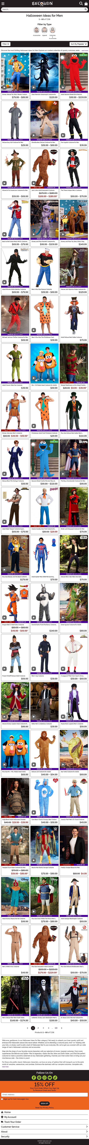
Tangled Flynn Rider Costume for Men (13, 867)
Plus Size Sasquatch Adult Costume (42, 966)
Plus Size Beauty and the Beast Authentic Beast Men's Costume (14, 576)
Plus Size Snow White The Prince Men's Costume (43, 918)
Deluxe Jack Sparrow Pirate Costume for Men (73, 289)
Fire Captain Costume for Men (70, 142)
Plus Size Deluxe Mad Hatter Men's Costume (71, 433)
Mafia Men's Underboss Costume (42, 723)
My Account (10, 1117)
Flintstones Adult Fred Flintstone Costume (44, 433)
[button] (86, 3)
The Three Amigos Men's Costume (71, 190)
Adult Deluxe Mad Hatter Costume (71, 337)
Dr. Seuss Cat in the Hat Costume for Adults (72, 1017)
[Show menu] (3, 4)
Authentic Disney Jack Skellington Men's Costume (44, 1017)
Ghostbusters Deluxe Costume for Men (43, 142)
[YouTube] (50, 1078)
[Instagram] (44, 1078)
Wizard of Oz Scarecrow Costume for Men (15, 190)
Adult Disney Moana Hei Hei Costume (13, 918)
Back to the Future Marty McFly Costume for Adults (14, 241)
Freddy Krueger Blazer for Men (70, 867)
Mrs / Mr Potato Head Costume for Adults (44, 385)
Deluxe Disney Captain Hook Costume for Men (15, 723)
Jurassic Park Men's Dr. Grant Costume (72, 819)
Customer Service (10, 1127)
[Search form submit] (85, 9)
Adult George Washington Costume (72, 918)
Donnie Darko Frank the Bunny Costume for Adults (44, 624)
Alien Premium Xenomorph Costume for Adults (44, 94)
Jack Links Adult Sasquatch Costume (43, 190)
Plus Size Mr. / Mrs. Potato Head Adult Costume (13, 771)
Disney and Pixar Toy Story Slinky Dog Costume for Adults (72, 241)
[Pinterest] (39, 1078)
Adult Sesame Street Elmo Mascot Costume (71, 94)
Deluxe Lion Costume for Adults (41, 771)
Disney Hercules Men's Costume (12, 433)
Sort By (77, 44)
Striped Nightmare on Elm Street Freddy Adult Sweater (73, 385)
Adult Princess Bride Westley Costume (14, 289)
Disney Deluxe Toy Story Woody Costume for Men (15, 94)
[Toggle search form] (81, 3)
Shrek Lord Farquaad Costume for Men (72, 529)
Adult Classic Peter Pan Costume (12, 385)
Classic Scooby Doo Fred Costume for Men (43, 529)
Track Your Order (12, 1122)
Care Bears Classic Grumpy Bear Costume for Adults (44, 819)
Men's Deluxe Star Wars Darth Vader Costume (13, 1017)
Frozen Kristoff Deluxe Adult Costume (13, 676)
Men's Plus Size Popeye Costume (42, 289)
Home (7, 1112)
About (4, 1131)
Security (5, 1136)
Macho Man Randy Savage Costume (43, 867)
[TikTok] (55, 1078)
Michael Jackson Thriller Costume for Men (15, 337)
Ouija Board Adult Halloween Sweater (14, 819)
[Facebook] (34, 1078)
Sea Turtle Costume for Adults (70, 771)
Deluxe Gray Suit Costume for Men (12, 142)
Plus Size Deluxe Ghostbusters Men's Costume (72, 966)
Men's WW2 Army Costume (10, 966)
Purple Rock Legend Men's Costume (72, 723)
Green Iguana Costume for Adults (71, 624)
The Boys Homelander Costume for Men (73, 481)
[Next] (61, 1028)
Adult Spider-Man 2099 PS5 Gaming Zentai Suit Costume (43, 576)
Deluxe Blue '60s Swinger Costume (13, 481)
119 (56, 1028)
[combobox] (42, 9)
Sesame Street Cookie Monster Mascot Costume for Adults (43, 481)
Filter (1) (5, 44)
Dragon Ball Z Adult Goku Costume (13, 624)
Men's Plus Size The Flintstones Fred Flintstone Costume (43, 337)
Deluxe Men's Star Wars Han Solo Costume (71, 576)
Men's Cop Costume (38, 676)
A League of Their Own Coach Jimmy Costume (72, 676)
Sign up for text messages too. (16, 1099)
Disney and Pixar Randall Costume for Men (43, 241)
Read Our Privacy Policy (44, 1108)
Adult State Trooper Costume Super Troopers (13, 529)
